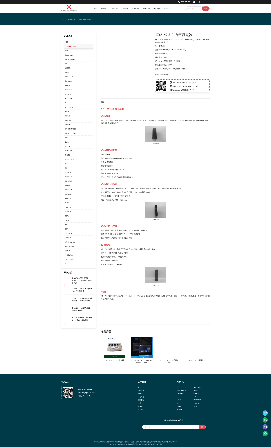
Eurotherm (69, 90)
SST (66, 229)
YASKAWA (69, 255)
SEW (67, 216)
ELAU (67, 72)
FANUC (68, 94)
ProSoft (67, 185)
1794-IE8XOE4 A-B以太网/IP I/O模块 (169, 361)
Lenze (67, 142)
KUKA (67, 138)
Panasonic (69, 177)
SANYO (68, 207)
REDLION (68, 190)
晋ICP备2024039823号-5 (154, 444)
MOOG (67, 155)
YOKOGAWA (70, 259)
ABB (66, 42)
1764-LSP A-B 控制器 (195, 360)
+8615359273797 (187, 90)
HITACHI (68, 116)
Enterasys (68, 81)
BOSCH (68, 64)
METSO (68, 146)
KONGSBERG (70, 133)
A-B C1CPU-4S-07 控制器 (115, 360)
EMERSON (69, 77)
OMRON (68, 172)
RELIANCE (69, 194)
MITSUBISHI (69, 151)
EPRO (67, 85)
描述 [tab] (102, 102)
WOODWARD (70, 246)
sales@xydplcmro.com (203, 2)
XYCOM (68, 251)
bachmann (69, 55)
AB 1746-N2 (159, 40)
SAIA (67, 203)
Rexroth (68, 198)
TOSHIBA (68, 233)
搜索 (205, 8)
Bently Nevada (70, 59)
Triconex (68, 238)
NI (66, 168)
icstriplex (68, 124)
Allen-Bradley (164, 74)
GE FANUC (69, 107)
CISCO (67, 68)
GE (66, 103)
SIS (66, 225)
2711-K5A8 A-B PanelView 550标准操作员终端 (141, 361)
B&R (66, 51)
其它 (66, 264)
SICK (67, 220)
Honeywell (68, 120)
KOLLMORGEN (71, 129)
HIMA (67, 111)
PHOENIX (68, 181)
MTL (66, 164)
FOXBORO (69, 98)
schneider (68, 211)
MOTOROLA (69, 159)
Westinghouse (70, 242)
